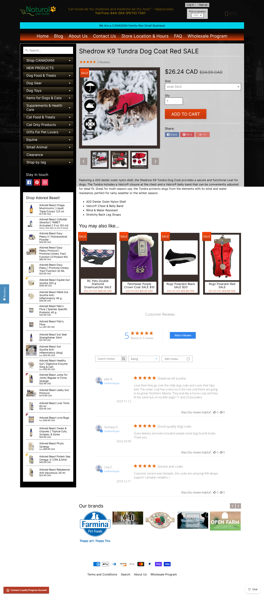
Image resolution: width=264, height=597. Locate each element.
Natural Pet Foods (130, 583)
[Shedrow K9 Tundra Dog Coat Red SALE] (100, 160)
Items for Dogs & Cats (49, 99)
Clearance (34, 155)
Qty (167, 95)
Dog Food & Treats (49, 76)
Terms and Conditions (102, 574)
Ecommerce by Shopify (136, 589)
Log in (190, 5)
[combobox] (144, 359)
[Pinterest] (37, 182)
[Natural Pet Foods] (38, 11)
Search (125, 574)
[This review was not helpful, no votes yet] (221, 412)
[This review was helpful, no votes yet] (214, 412)
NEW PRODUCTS (40, 68)
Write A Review (183, 335)
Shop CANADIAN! (49, 61)
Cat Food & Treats (49, 118)
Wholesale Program (207, 36)
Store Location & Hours (145, 36)
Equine (49, 141)
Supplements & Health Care (49, 107)
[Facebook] (29, 182)
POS (119, 589)
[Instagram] (45, 182)
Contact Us (104, 36)
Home (43, 36)
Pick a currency (197, 11)
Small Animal (49, 148)
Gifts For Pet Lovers (49, 133)
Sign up (203, 5)
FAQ (178, 36)
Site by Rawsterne (132, 587)
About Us (78, 36)
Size (168, 81)
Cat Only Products (49, 126)
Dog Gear (49, 84)
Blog (58, 36)
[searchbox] (107, 358)
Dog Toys (49, 91)
